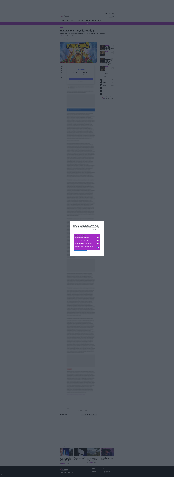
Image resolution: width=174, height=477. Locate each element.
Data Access (85, 253)
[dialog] (87, 238)
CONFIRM (80, 250)
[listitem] (87, 235)
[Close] (103, 223)
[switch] (98, 237)
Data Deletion (80, 253)
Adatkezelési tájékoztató (92, 253)
